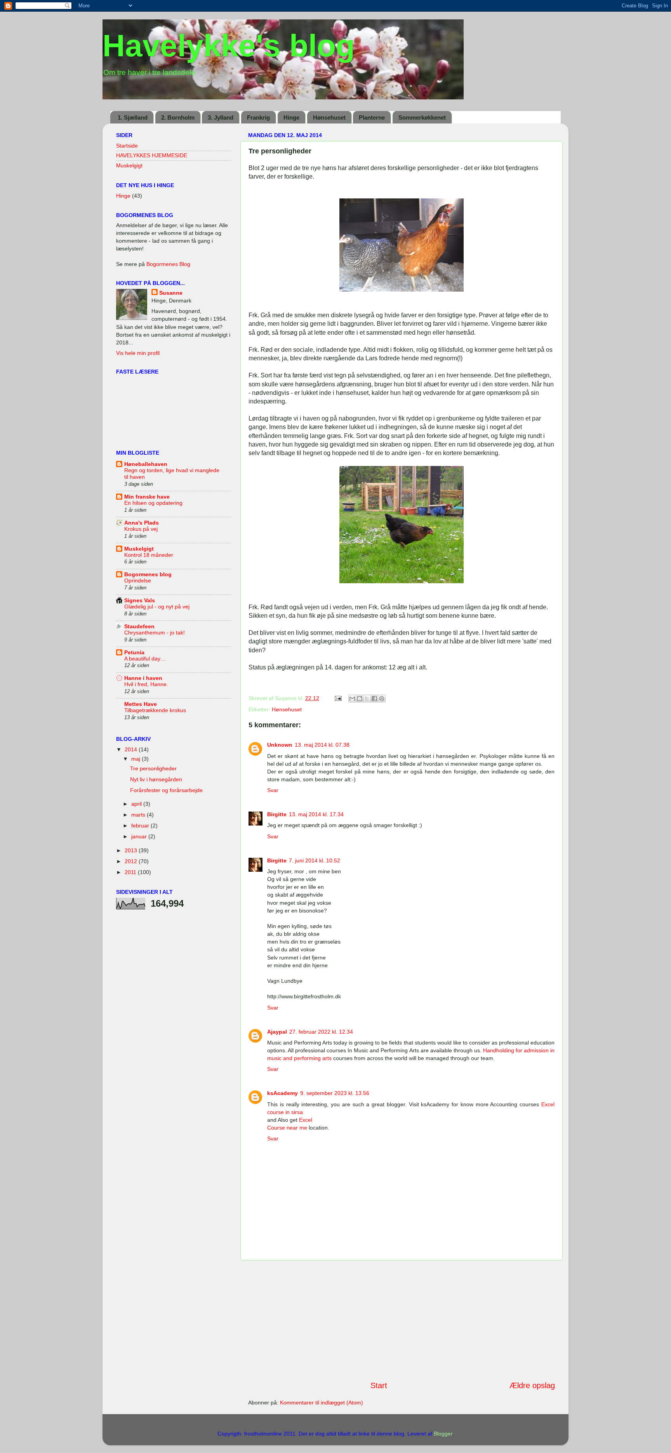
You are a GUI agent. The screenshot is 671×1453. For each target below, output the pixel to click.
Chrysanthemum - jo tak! (154, 633)
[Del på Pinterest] (382, 698)
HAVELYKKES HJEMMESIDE (151, 155)
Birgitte (277, 814)
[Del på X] (367, 698)
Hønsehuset (329, 117)
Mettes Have (140, 704)
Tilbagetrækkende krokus (155, 710)
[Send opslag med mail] (337, 698)
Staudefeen (139, 626)
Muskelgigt (129, 165)
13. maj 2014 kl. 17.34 (316, 814)
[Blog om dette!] (359, 698)
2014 (132, 749)
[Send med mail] (352, 698)
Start (378, 1385)
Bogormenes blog (148, 574)
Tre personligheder (153, 768)
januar (139, 836)
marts (139, 815)
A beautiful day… (145, 659)
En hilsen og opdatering (153, 503)
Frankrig (258, 117)
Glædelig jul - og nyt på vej (156, 607)
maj (136, 759)
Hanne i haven (143, 678)
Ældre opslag (532, 1385)
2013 (132, 850)
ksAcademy (282, 1093)
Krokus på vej (141, 529)
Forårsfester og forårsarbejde (166, 790)
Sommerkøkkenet (422, 117)
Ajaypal (277, 1032)
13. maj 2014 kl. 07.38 (322, 745)
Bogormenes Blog (168, 264)
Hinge (291, 117)
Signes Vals (139, 600)
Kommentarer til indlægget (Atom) (321, 1402)
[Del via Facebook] (374, 698)
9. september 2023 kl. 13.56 (334, 1093)
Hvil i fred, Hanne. (146, 684)
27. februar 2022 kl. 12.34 (321, 1032)
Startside (127, 146)
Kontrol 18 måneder (148, 555)
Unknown (279, 745)
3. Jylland (220, 117)
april (137, 804)
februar (141, 825)
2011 (131, 872)
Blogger (443, 1433)
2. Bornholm (178, 117)
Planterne (372, 117)
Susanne (171, 293)
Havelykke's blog (229, 45)
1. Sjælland (133, 117)
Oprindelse (137, 581)
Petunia (134, 652)
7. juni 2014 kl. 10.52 (314, 860)
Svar (272, 790)
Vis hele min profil (138, 353)
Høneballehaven (145, 464)
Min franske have (147, 497)
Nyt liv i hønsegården (156, 779)
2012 (132, 861)
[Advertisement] (401, 1320)
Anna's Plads (141, 523)
